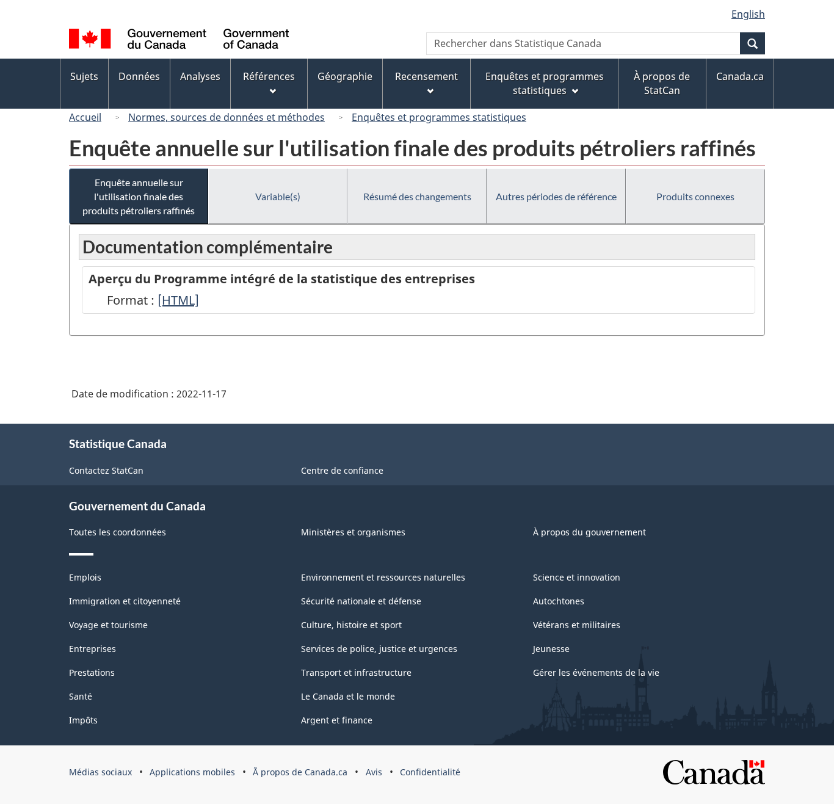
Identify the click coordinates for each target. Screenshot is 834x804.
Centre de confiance (342, 470)
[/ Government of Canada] (179, 41)
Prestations (92, 672)
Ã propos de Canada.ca (300, 772)
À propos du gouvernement (589, 532)
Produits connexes (695, 196)
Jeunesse (551, 648)
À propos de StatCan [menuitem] (662, 83)
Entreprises (92, 648)
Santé (80, 696)
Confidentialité (430, 772)
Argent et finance (336, 720)
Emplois (85, 577)
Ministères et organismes (353, 532)
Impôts (83, 720)
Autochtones (558, 601)
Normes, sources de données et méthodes (226, 117)
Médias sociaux (100, 772)
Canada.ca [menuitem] (740, 76)
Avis (374, 772)
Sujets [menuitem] (84, 76)
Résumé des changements (417, 196)
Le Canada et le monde (348, 696)
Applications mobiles (192, 772)
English (748, 14)
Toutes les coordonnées (117, 532)
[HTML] (178, 300)
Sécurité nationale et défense (361, 601)
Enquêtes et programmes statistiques (439, 117)
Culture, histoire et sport (351, 625)
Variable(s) (277, 196)
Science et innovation (576, 577)
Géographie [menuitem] (344, 76)
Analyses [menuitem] (200, 76)
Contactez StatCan (106, 470)
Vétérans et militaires (576, 625)
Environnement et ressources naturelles (383, 577)
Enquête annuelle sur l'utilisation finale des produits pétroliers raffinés (138, 196)
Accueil (85, 117)
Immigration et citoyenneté (125, 601)
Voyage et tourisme (108, 625)
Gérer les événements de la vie (596, 672)
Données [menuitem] (139, 76)
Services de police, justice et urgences (379, 648)
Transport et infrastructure (356, 672)
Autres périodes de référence (556, 196)
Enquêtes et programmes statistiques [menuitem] (544, 83)
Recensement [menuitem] (426, 76)
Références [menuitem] (269, 76)
